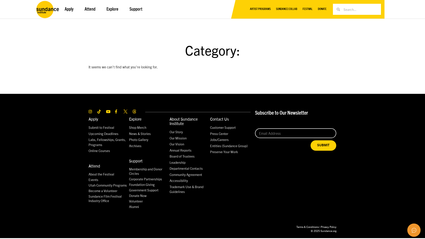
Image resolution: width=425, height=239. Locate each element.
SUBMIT (323, 145)
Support (136, 160)
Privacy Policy (328, 226)
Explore (135, 118)
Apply (93, 118)
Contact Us (219, 118)
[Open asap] (414, 230)
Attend (94, 165)
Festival (308, 9)
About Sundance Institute (184, 121)
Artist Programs (260, 9)
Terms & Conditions (307, 226)
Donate (322, 9)
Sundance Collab (286, 9)
